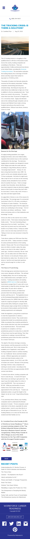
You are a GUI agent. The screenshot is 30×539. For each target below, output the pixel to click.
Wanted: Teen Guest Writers (9, 485)
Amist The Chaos (6, 482)
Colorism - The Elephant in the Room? (12, 474)
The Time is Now (6, 472)
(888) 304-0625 (15, 18)
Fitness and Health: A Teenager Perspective (14, 480)
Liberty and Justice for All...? (9, 477)
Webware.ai (18, 535)
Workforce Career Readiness (15, 507)
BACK (6, 458)
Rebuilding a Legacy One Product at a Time (13, 488)
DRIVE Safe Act (12, 282)
